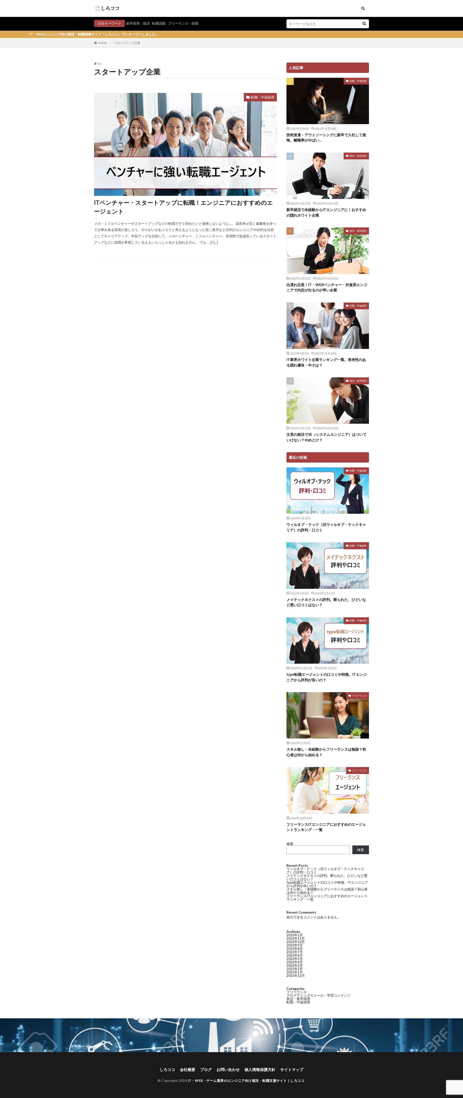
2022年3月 (294, 965)
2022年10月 (295, 942)
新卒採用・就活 (138, 23)
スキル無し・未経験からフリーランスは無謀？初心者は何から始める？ (326, 752)
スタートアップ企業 (127, 43)
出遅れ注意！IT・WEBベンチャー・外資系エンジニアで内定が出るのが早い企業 (326, 287)
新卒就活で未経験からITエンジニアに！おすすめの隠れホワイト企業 (326, 212)
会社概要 (187, 1069)
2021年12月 (295, 975)
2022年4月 (294, 962)
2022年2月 (294, 969)
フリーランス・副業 (183, 23)
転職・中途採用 (262, 97)
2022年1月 (294, 972)
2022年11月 (295, 938)
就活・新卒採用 (358, 155)
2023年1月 (294, 935)
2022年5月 (294, 959)
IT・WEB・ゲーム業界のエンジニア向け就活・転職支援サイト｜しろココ (246, 1080)
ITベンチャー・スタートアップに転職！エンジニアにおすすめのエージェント (183, 207)
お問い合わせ (228, 1069)
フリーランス (359, 695)
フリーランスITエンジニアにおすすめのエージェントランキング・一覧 (326, 827)
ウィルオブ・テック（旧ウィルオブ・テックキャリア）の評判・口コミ (326, 527)
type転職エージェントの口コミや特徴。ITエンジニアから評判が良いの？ (326, 677)
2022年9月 (294, 945)
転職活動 (159, 23)
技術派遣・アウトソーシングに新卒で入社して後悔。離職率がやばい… (326, 137)
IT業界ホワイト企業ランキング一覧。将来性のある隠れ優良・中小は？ (326, 362)
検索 (289, 844)
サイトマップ (291, 1069)
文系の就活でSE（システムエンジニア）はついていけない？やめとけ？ (326, 437)
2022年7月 (294, 952)
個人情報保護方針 (260, 1069)
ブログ (206, 1069)
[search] (364, 23)
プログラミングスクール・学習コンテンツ (318, 995)
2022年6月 (294, 955)
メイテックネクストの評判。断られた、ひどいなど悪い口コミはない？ (326, 602)
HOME (102, 43)
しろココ (167, 1069)
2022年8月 (294, 948)
